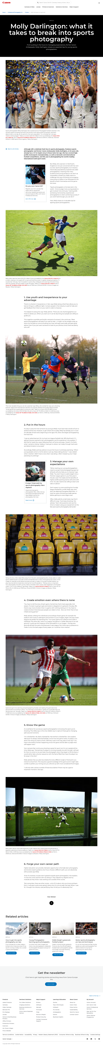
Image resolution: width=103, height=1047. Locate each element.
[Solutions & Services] (68, 7)
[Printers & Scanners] (54, 7)
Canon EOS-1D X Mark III (51, 278)
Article (8, 937)
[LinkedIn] (91, 1039)
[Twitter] (95, 1039)
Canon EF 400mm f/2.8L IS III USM (35, 713)
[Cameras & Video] (35, 7)
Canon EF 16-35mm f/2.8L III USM (41, 852)
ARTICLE (51, 20)
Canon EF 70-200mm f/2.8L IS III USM (16, 285)
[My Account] (99, 3)
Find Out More (11, 953)
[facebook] (87, 1039)
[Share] (51, 903)
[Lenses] (41, 7)
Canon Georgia (7, 1039)
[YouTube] (99, 1039)
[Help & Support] (79, 7)
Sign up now (50, 984)
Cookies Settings (95, 1034)
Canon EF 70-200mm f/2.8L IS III (26, 137)
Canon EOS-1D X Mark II (48, 283)
